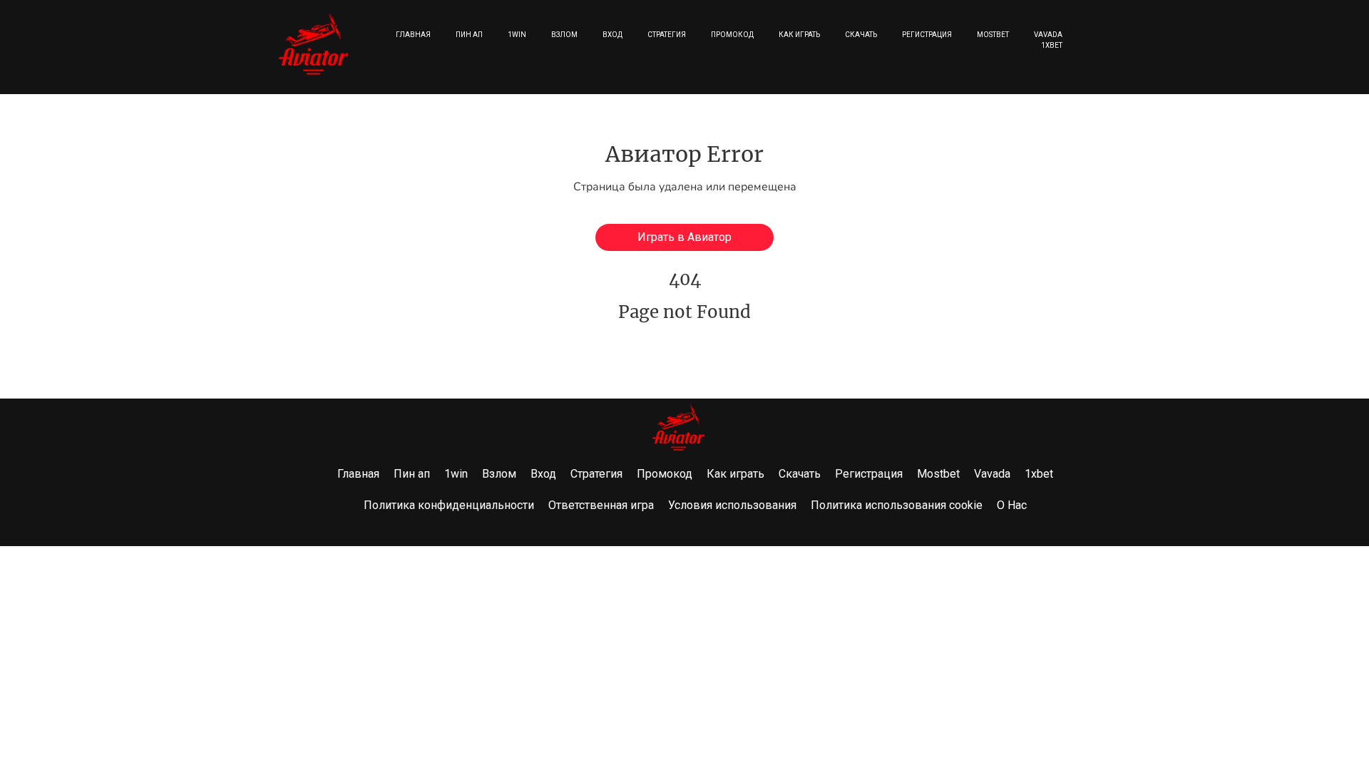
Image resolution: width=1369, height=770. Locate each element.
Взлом (564, 34)
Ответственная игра (601, 505)
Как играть (799, 34)
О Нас (1012, 505)
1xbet (1051, 45)
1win (517, 34)
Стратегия (666, 34)
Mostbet (993, 34)
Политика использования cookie (897, 505)
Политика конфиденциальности (449, 505)
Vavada (1048, 34)
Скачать (861, 34)
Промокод (732, 34)
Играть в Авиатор (684, 237)
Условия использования (732, 505)
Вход (612, 34)
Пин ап (469, 34)
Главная (413, 34)
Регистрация (927, 34)
